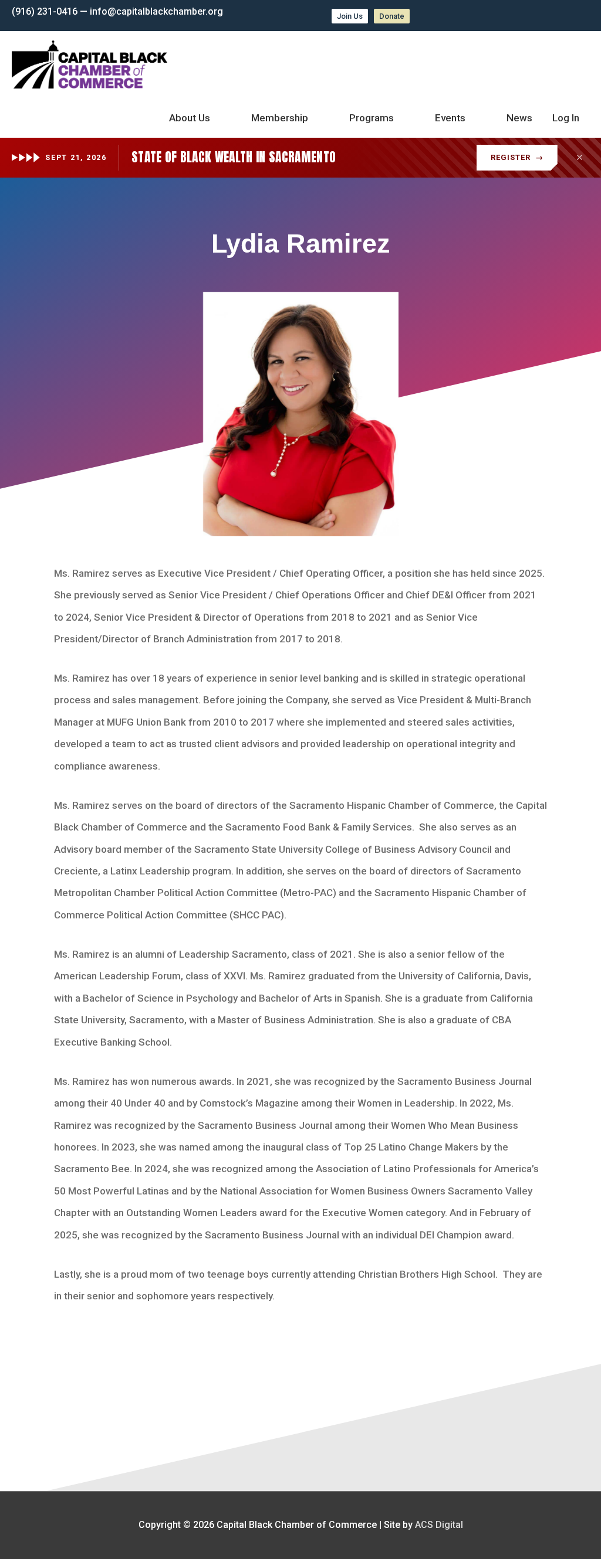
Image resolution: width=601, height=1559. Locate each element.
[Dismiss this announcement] (579, 158)
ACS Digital (439, 1524)
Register (517, 157)
